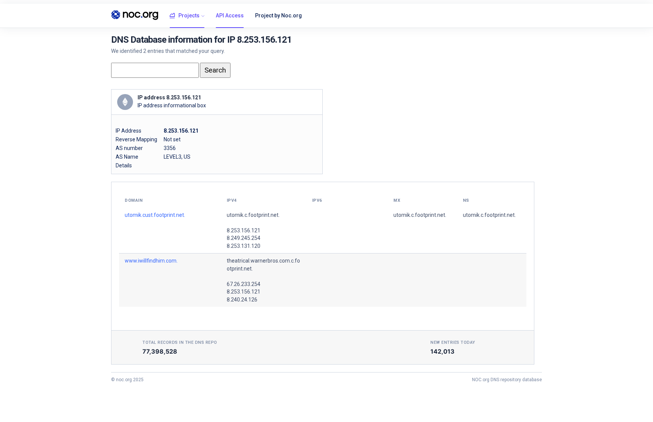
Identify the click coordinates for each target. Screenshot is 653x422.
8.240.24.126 (242, 300)
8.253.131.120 (243, 246)
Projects (189, 15)
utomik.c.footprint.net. (253, 215)
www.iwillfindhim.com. (151, 261)
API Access (230, 15)
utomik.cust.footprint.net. (155, 215)
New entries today (452, 342)
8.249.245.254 (243, 238)
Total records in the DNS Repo (179, 342)
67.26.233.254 (243, 284)
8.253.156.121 (243, 230)
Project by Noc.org (278, 15)
